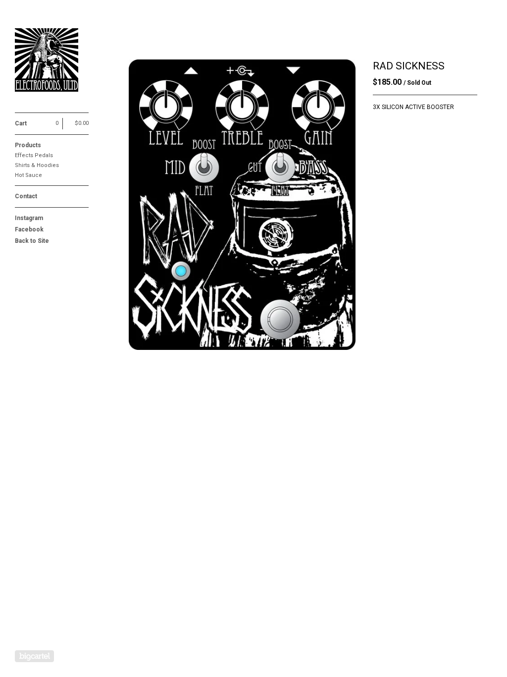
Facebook (29, 229)
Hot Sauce (28, 175)
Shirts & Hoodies (37, 165)
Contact (26, 196)
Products (28, 145)
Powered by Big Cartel (34, 656)
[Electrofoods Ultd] (52, 61)
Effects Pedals (34, 155)
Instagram (29, 218)
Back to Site (32, 240)
